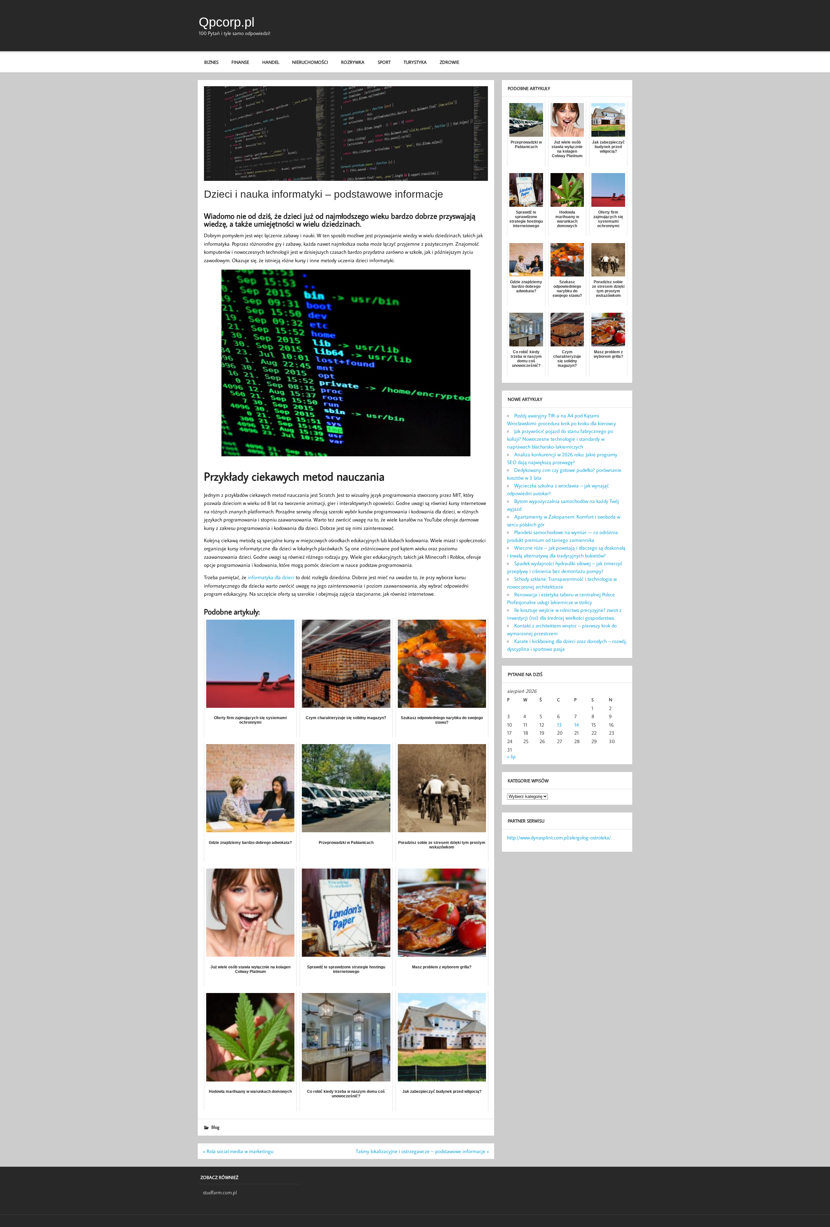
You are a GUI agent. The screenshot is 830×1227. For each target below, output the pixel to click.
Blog (215, 1127)
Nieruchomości (310, 62)
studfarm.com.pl (220, 1192)
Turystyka (415, 62)
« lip (511, 756)
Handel (270, 62)
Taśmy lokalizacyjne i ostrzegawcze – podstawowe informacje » (422, 1151)
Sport (384, 62)
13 (559, 724)
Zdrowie (449, 62)
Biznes (211, 62)
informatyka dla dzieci (271, 577)
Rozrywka (352, 62)
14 (576, 724)
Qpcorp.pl (227, 22)
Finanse (240, 62)
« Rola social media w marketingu (238, 1151)
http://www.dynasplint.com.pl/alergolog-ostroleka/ (559, 837)
